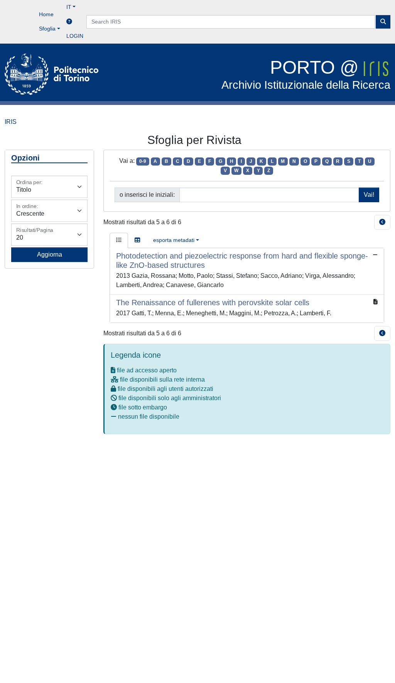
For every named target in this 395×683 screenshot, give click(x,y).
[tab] (119, 240)
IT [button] (68, 7)
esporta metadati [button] (173, 240)
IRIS (11, 121)
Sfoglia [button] (47, 28)
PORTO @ (305, 74)
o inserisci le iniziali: (147, 194)
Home (46, 14)
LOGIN (74, 36)
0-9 (142, 161)
